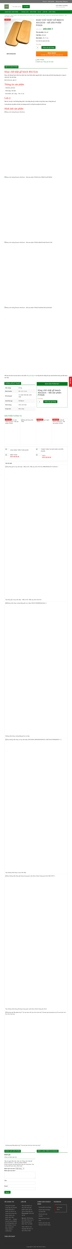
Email (6, 1186)
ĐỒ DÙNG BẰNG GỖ (23, 15)
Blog (39, 12)
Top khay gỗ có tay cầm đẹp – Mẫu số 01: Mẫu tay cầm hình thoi (23, 599)
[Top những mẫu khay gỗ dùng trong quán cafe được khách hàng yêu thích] (36, 941)
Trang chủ (25, 12)
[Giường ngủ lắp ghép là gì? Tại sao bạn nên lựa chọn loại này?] (36, 1078)
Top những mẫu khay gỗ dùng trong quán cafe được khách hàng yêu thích (26, 1009)
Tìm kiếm (26, 6)
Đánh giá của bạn (10, 1168)
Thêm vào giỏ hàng (48, 47)
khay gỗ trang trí (31, 375)
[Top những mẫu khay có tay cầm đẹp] (36, 805)
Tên (5, 1180)
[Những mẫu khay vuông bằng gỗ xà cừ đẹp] (36, 668)
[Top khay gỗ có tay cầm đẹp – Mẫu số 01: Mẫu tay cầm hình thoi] (36, 532)
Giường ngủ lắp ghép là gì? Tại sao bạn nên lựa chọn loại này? (23, 1145)
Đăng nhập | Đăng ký (62, 1)
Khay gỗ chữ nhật (40, 15)
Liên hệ (44, 12)
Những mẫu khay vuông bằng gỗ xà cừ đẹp (17, 736)
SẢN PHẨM (33, 12)
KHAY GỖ (32, 15)
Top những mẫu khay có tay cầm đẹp (15, 872)
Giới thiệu (52, 12)
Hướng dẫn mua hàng (45, 1207)
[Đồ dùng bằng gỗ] (6, 6)
